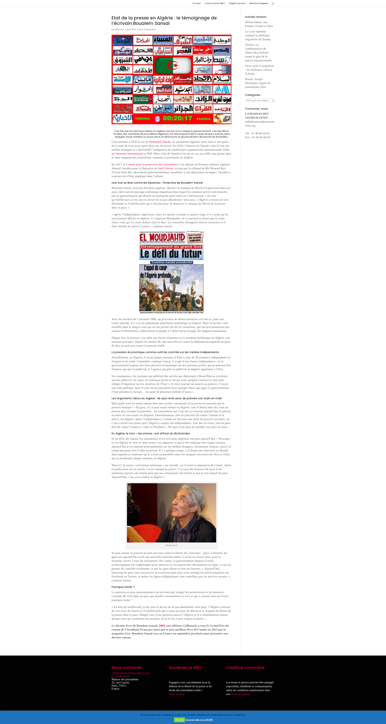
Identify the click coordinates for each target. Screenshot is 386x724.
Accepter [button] (179, 720)
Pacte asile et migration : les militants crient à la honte (259, 69)
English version (237, 3)
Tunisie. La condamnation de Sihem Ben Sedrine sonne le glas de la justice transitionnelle (258, 52)
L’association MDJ (215, 3)
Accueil (196, 3)
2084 (162, 625)
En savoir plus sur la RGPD (199, 720)
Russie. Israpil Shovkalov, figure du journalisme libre (258, 83)
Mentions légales (258, 3)
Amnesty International (129, 153)
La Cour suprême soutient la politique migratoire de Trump (258, 35)
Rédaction (119, 29)
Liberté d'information (146, 29)
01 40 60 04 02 (121, 676)
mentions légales (240, 694)
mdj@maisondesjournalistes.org (130, 673)
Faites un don (177, 694)
